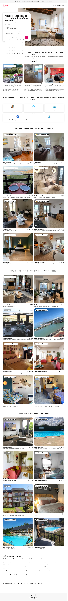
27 (14, 53)
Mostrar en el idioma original (46, 1)
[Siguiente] (36, 61)
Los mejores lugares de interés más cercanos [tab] (26, 558)
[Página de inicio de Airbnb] (6, 5)
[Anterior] (31, 61)
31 (7, 56)
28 (17, 53)
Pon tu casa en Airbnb (58, 5)
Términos (36, 598)
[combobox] (16, 28)
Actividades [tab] (41, 558)
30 (22, 53)
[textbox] (11, 33)
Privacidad (31, 598)
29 (20, 53)
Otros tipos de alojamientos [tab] (9, 558)
